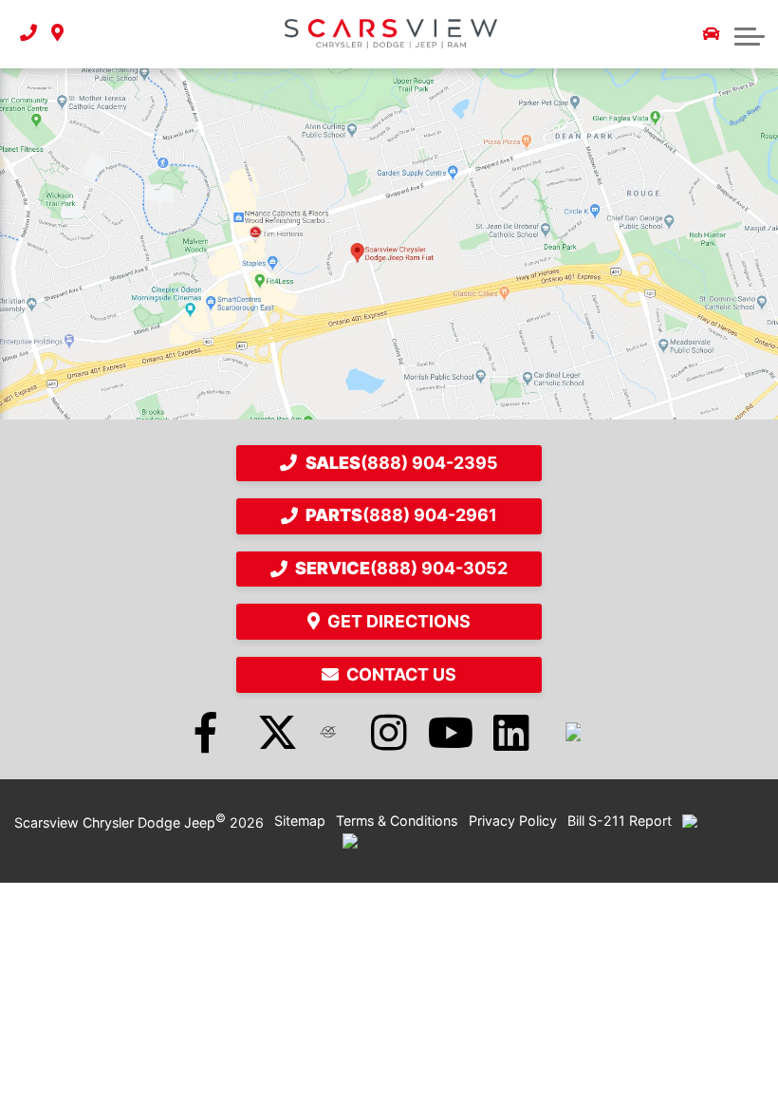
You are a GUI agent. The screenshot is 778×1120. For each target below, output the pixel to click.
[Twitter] (266, 731)
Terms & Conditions (396, 820)
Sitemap (299, 820)
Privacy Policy (513, 820)
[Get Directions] (57, 33)
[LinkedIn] (511, 731)
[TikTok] (573, 731)
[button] (749, 34)
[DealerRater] (328, 731)
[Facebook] (205, 731)
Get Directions (399, 621)
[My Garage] (711, 34)
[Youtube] (450, 731)
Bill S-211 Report (619, 820)
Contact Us (401, 674)
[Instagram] (389, 731)
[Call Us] (28, 33)
